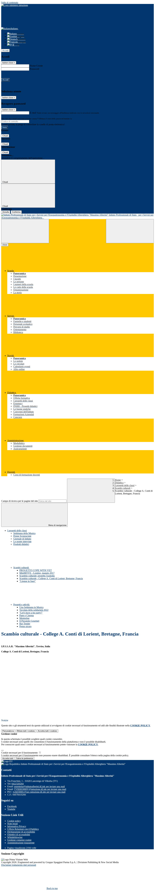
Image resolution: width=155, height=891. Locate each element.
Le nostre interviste (22, 541)
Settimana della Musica (24, 533)
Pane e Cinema (26, 615)
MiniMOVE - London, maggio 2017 (36, 573)
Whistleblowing (14, 837)
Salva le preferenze (24, 758)
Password (34, 69)
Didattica (119, 482)
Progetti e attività (21, 604)
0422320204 (18, 783)
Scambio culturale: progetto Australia (37, 575)
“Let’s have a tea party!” (31, 612)
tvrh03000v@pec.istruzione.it (39, 792)
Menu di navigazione (57, 525)
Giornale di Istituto (22, 538)
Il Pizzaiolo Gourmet (29, 621)
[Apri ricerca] (130, 231)
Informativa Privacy (16, 826)
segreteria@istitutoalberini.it (39, 786)
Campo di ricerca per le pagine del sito (19, 501)
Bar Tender (24, 623)
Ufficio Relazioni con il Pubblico (23, 829)
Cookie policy (14, 821)
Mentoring (24, 618)
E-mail (33, 112)
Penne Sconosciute (22, 536)
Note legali (12, 823)
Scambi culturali (122, 488)
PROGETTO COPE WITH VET (35, 570)
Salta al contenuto (9, 2)
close (4, 245)
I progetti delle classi (124, 485)
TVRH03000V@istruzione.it (40, 789)
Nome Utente (36, 65)
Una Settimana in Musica (31, 607)
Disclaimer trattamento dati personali (18, 865)
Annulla (5, 212)
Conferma (16, 212)
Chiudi (5, 136)
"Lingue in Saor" (27, 581)
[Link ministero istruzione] (14, 5)
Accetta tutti (47, 731)
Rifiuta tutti (26, 731)
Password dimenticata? (12, 74)
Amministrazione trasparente (21, 842)
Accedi (5, 50)
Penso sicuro (25, 626)
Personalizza (8, 731)
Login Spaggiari (79, 118)
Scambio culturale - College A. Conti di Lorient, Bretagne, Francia (51, 578)
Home (118, 480)
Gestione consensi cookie (19, 840)
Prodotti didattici (21, 544)
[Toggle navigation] (25, 231)
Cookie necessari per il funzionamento (19, 752)
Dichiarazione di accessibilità (21, 832)
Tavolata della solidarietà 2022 (33, 610)
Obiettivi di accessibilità (18, 834)
